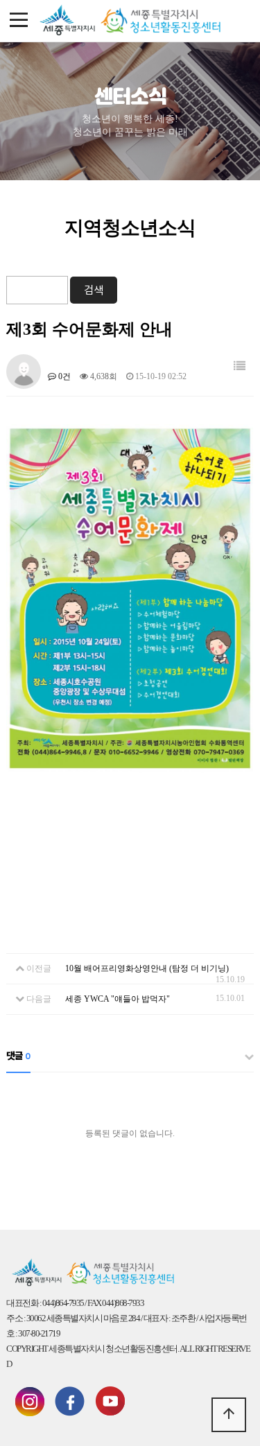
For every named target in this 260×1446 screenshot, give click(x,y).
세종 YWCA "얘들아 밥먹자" (117, 999)
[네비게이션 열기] (19, 21)
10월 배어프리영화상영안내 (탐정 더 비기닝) (147, 968)
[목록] (239, 366)
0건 (63, 376)
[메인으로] (130, 21)
